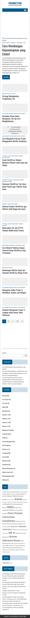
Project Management (19, 113)
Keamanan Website (11, 496)
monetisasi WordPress (8, 510)
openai (16, 510)
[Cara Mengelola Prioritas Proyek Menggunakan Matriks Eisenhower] (15, 133)
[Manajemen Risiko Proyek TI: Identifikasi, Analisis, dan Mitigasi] (15, 285)
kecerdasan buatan (10, 499)
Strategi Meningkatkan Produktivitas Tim (10, 97)
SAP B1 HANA (5, 445)
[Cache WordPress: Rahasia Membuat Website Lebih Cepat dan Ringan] (15, 153)
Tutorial (13, 42)
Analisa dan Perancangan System (11, 492)
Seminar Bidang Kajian (23, 529)
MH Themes (23, 616)
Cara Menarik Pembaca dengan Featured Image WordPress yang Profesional (14, 250)
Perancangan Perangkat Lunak (18, 524)
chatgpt (4, 494)
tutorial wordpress (15, 550)
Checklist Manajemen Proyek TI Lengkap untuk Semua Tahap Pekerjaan (13, 312)
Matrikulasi (5, 411)
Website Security (7, 181)
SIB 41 (11, 532)
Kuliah (3, 407)
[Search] (26, 355)
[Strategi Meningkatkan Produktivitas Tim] (15, 91)
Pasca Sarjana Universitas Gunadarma (12, 516)
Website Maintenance (7, 468)
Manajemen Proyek (7, 113)
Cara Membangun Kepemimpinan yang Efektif (13, 50)
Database (8, 494)
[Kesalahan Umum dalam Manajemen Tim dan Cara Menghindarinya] (15, 111)
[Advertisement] (15, 24)
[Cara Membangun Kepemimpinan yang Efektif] (15, 40)
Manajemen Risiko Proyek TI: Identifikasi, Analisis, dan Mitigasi (14, 291)
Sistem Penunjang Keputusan (19, 543)
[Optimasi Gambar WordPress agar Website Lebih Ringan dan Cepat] (15, 201)
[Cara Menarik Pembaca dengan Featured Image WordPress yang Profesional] (15, 242)
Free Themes (5, 245)
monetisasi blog (18, 507)
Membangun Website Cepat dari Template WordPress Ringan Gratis (14, 271)
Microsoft (4, 507)
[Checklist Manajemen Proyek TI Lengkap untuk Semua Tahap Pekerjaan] (15, 305)
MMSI (10, 507)
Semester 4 (5, 426)
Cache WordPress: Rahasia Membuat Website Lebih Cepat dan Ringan (15, 162)
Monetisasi (5, 461)
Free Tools (4, 403)
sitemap (3, 545)
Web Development (13, 156)
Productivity (6, 42)
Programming (5, 434)
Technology (5, 453)
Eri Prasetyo (13, 494)
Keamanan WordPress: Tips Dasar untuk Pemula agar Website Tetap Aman (14, 186)
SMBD (7, 545)
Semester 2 (5, 419)
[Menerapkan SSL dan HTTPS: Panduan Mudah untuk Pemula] (15, 221)
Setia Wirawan (5, 533)
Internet (4, 180)
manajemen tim (19, 504)
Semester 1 (5, 415)
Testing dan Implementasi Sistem (13, 547)
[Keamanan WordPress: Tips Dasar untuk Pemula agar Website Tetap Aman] (15, 177)
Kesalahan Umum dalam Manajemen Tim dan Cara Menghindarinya (11, 119)
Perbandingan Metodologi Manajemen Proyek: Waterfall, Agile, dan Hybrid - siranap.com (13, 576)
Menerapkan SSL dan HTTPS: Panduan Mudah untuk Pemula (13, 229)
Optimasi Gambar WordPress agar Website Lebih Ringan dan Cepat (14, 207)
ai (2, 492)
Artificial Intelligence (24, 492)
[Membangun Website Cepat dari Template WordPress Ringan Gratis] (15, 265)
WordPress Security (6, 552)
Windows (4, 480)
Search (4, 353)
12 (17, 321)
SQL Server (5, 449)
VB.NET (4, 438)
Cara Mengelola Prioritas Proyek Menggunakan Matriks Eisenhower (14, 140)
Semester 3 (5, 422)
